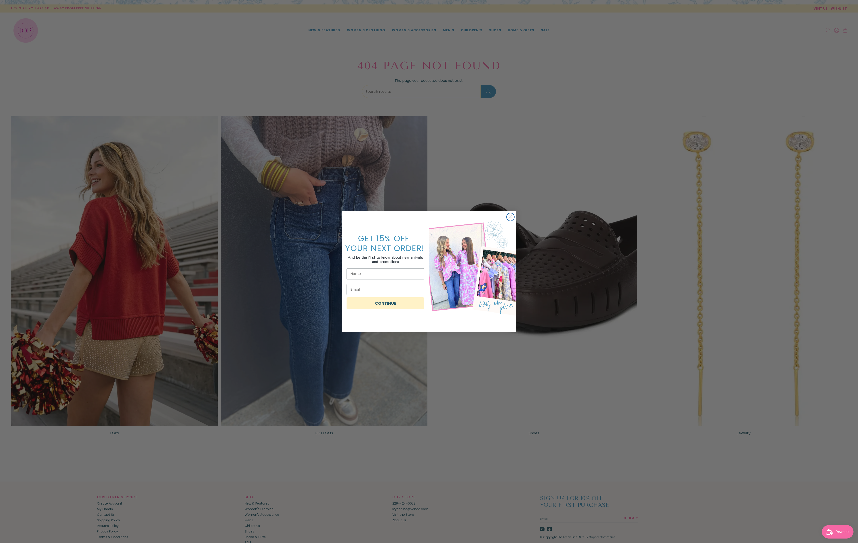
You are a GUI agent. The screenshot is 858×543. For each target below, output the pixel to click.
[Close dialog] (510, 217)
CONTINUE (385, 303)
